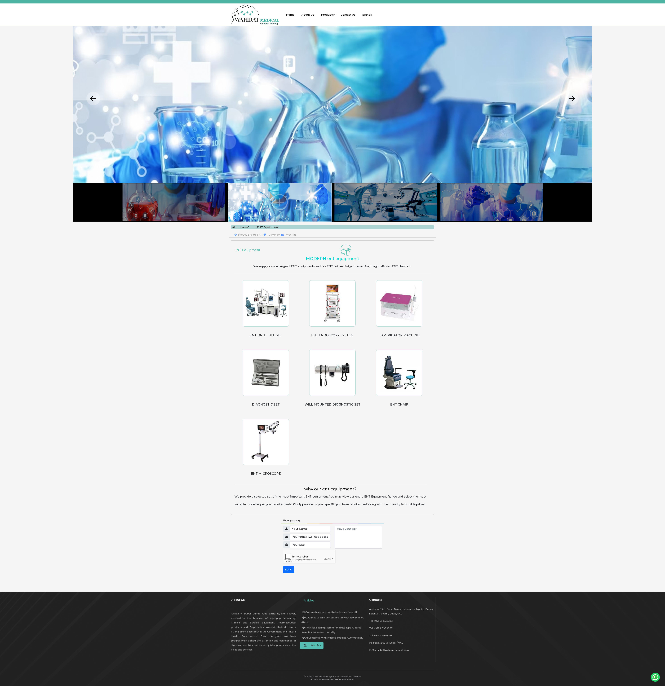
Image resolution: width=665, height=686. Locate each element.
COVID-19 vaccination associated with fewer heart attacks (332, 619)
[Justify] (304, 645)
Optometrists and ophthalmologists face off (331, 612)
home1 (244, 227)
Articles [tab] (309, 600)
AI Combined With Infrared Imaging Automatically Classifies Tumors (332, 640)
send (288, 569)
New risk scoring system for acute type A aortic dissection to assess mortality (331, 630)
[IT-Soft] (254, 14)
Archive (316, 645)
